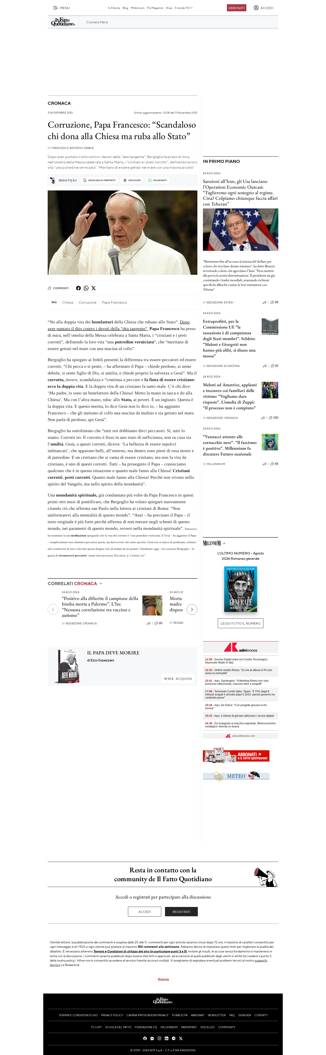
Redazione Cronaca (79, 623)
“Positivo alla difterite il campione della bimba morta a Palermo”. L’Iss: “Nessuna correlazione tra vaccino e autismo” (100, 606)
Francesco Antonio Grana (71, 148)
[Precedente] (53, 609)
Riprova (163, 979)
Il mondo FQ (182, 8)
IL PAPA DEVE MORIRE (113, 652)
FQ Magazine (155, 7)
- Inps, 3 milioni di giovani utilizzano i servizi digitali (239, 715)
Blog (125, 7)
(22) (275, 417)
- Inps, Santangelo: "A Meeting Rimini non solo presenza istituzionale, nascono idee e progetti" (237, 682)
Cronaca (59, 103)
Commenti (61, 288)
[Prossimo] (192, 609)
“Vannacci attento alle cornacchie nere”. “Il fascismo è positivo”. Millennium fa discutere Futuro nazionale (230, 445)
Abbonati (236, 8)
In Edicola (114, 7)
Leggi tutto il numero (240, 623)
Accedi (144, 912)
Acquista (178, 679)
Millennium (137, 7)
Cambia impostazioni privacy (148, 1015)
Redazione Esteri (218, 302)
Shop (169, 7)
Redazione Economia (221, 366)
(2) (276, 365)
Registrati (181, 912)
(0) (160, 623)
